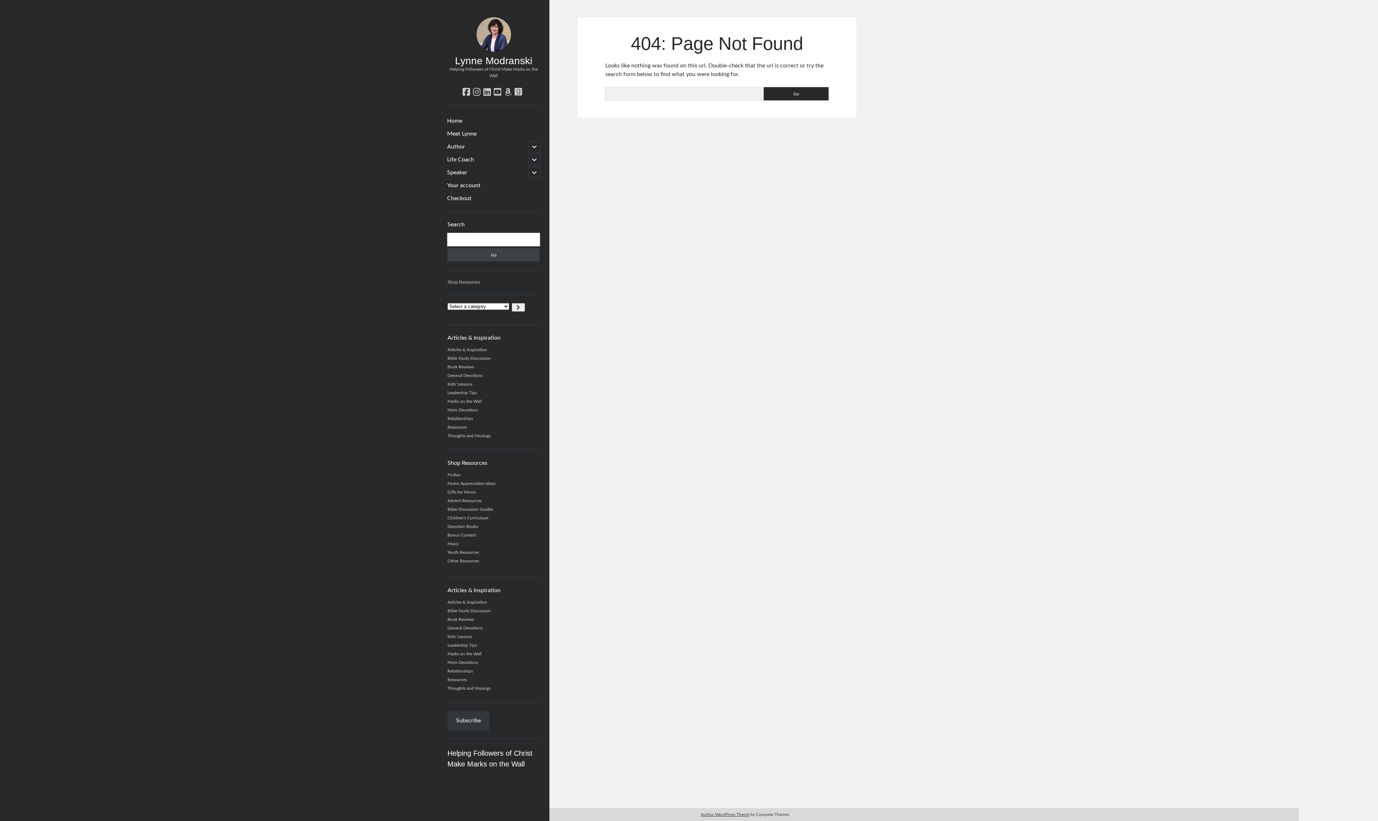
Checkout (459, 198)
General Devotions (465, 375)
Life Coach (460, 159)
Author (456, 147)
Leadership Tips (462, 393)
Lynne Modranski (493, 60)
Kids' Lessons (459, 384)
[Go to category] (518, 307)
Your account (464, 185)
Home (454, 121)
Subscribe (468, 720)
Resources (457, 427)
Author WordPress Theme (725, 814)
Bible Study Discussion (469, 358)
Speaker (457, 172)
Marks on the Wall (464, 401)
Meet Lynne (462, 134)
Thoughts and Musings (469, 436)
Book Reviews (460, 367)
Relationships (460, 418)
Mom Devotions (462, 410)
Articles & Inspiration (467, 350)
